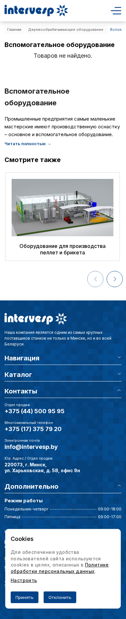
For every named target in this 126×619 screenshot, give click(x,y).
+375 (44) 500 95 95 (35, 411)
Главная (14, 29)
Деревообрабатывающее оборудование (65, 29)
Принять (25, 597)
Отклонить (59, 597)
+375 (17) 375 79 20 (33, 429)
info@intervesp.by (31, 446)
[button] (115, 279)
